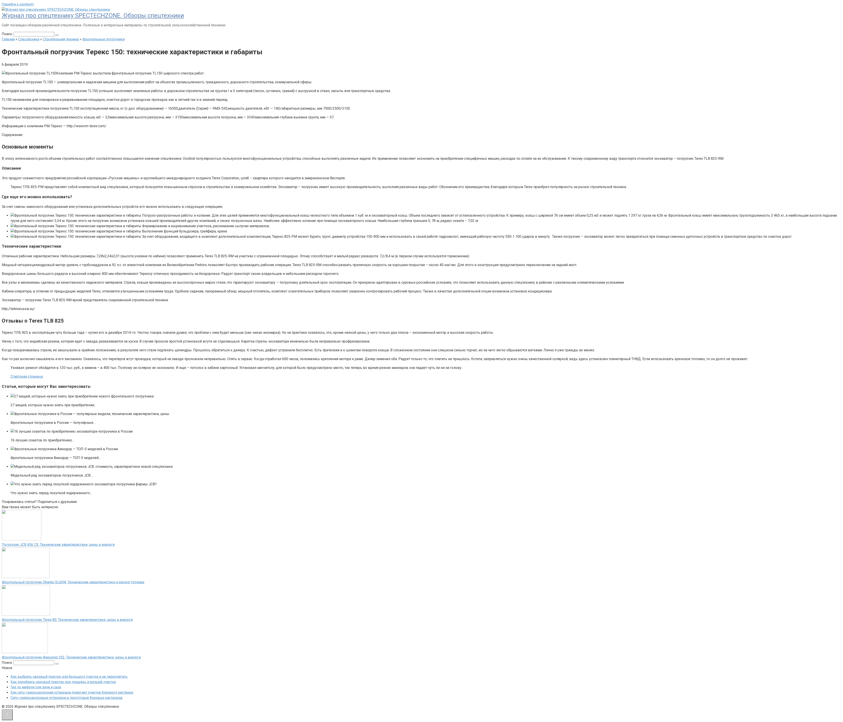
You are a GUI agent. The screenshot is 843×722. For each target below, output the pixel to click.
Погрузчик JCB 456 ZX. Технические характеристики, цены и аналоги (58, 544)
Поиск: (8, 34)
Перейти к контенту (18, 4)
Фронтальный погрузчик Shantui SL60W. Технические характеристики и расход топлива (73, 582)
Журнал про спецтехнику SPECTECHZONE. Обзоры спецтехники (93, 15)
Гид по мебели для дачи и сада (36, 687)
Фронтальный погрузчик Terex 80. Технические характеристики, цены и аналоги (67, 620)
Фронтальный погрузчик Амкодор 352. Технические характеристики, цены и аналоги (71, 657)
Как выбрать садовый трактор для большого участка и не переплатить (69, 677)
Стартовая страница (27, 376)
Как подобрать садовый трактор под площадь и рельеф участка (63, 682)
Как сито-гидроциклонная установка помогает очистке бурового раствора (72, 692)
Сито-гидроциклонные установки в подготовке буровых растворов (66, 698)
